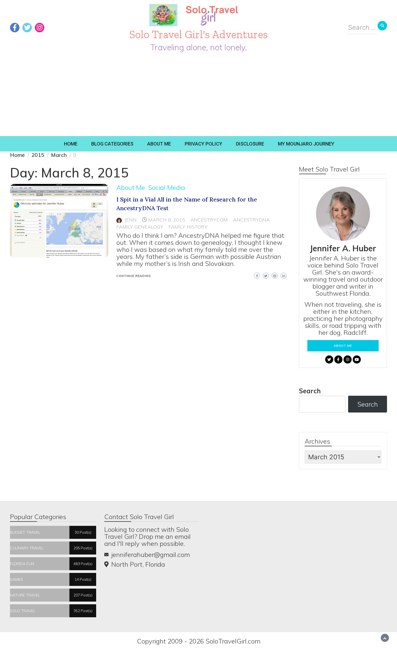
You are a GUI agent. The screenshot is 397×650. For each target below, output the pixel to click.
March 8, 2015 (166, 220)
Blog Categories (112, 144)
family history (188, 227)
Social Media (166, 187)
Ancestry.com (209, 220)
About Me (159, 144)
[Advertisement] (198, 95)
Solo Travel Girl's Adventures (198, 34)
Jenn (131, 220)
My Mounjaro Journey (306, 144)
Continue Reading (133, 276)
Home (71, 144)
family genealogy (139, 227)
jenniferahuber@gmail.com (150, 554)
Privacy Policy (203, 144)
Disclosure (250, 144)
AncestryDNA (251, 220)
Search (310, 390)
